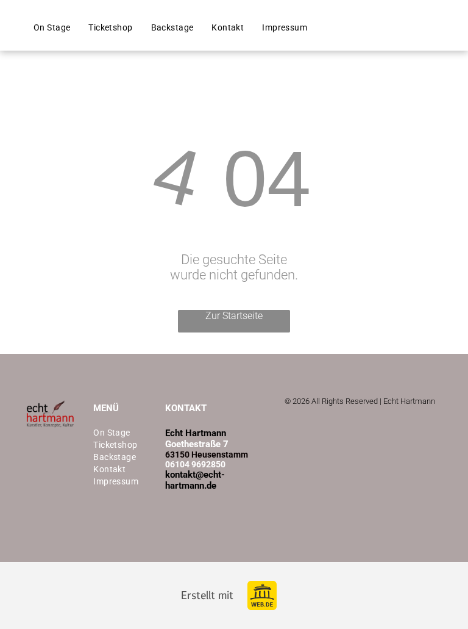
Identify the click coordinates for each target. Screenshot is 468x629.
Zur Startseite (234, 316)
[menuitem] (51, 27)
